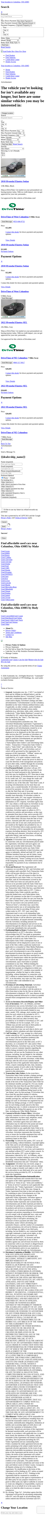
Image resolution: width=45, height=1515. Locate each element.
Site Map (9, 637)
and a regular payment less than (12, 489)
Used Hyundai (6, 572)
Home (8, 70)
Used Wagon (13, 622)
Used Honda (5, 570)
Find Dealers (10, 55)
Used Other (5, 624)
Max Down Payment (8, 21)
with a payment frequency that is (13, 493)
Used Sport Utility (7, 620)
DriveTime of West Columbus (15, 217)
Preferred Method (7, 476)
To (4, 32)
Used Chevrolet (6, 560)
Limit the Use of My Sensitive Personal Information (24, 651)
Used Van (4, 622)
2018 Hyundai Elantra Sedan (15, 181)
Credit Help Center (12, 60)
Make (3, 38)
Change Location (7, 113)
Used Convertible (7, 616)
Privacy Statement (12, 647)
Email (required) (7, 466)
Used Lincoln (6, 583)
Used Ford (5, 566)
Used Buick (5, 555)
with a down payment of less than (13, 484)
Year (2, 122)
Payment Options (7, 251)
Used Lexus (5, 581)
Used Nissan (5, 591)
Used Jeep (4, 576)
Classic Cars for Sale (20, 660)
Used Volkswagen (7, 600)
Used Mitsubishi (7, 589)
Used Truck (18, 620)
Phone (10, 471)
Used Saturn (5, 595)
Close (4, 538)
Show (3, 153)
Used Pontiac (6, 593)
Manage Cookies (12, 653)
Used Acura (5, 551)
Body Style (5, 43)
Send (3, 526)
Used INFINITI (6, 574)
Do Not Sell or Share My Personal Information (23, 649)
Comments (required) (8, 497)
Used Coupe (18, 616)
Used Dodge (5, 564)
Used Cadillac (6, 558)
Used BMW (5, 553)
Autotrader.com (6, 660)
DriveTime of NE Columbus (14, 358)
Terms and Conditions (14, 633)
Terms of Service (21, 518)
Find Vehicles (10, 57)
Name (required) (7, 462)
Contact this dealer (12, 232)
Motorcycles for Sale (35, 660)
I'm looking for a (7, 480)
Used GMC (5, 568)
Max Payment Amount (9, 23)
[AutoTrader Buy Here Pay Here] (13, 51)
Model (3, 40)
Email (12, 478)
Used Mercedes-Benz (9, 587)
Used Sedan (17, 618)
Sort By (4, 146)
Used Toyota (5, 598)
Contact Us (10, 635)
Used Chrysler (6, 562)
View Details (10, 240)
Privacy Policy (6, 518)
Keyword (4, 14)
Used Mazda (5, 585)
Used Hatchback (7, 618)
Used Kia (4, 579)
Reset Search (5, 47)
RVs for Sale (5, 662)
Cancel (4, 522)
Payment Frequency (8, 25)
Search (3, 115)
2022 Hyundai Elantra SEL (14, 322)
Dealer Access (11, 62)
